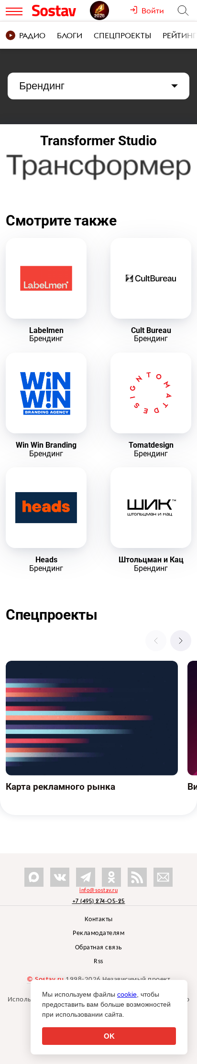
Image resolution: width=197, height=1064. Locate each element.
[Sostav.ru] (58, 10)
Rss (98, 961)
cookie (127, 994)
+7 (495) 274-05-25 (98, 900)
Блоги (69, 35)
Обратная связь (98, 947)
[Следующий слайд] (180, 640)
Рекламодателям (98, 933)
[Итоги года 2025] (110, 10)
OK (109, 1036)
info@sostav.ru (98, 890)
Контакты (99, 919)
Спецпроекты (122, 35)
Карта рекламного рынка (47, 666)
